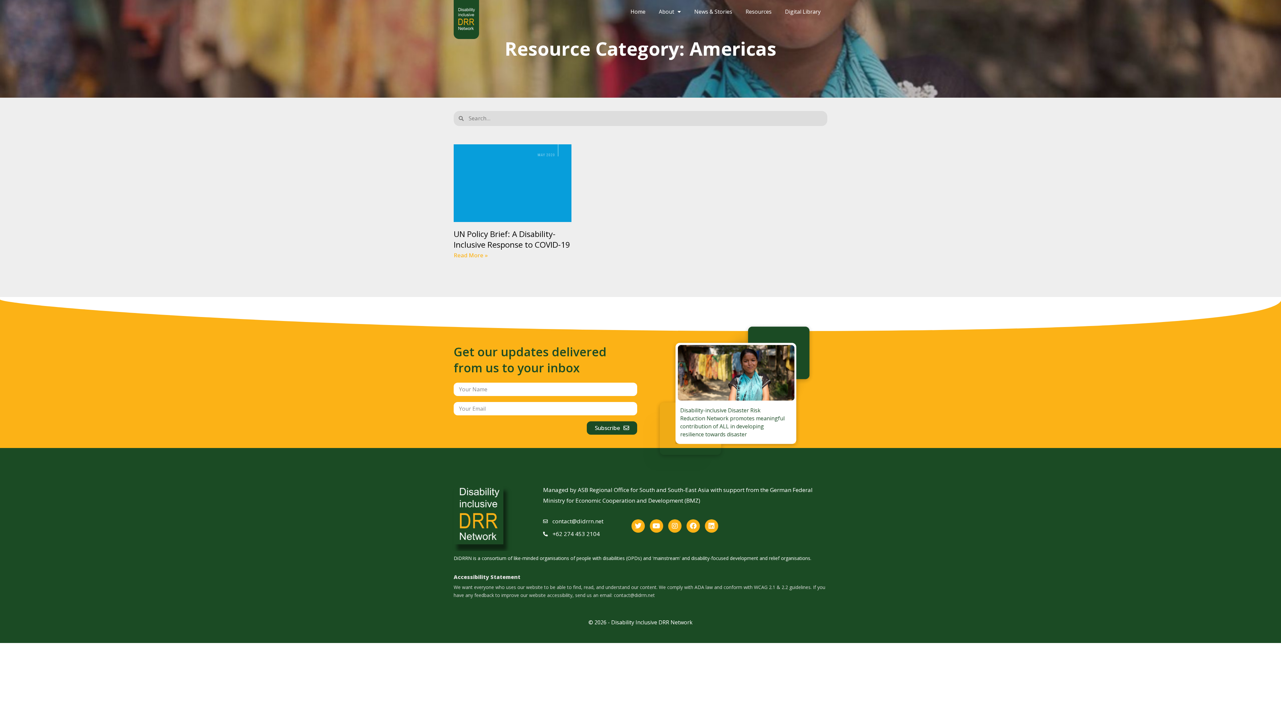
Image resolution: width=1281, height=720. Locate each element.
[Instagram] (675, 526)
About (666, 11)
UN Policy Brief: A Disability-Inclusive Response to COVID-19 (512, 239)
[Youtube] (656, 526)
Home (638, 11)
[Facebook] (693, 526)
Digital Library (803, 11)
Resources (759, 11)
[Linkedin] (711, 526)
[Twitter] (638, 526)
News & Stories (713, 11)
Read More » (471, 255)
